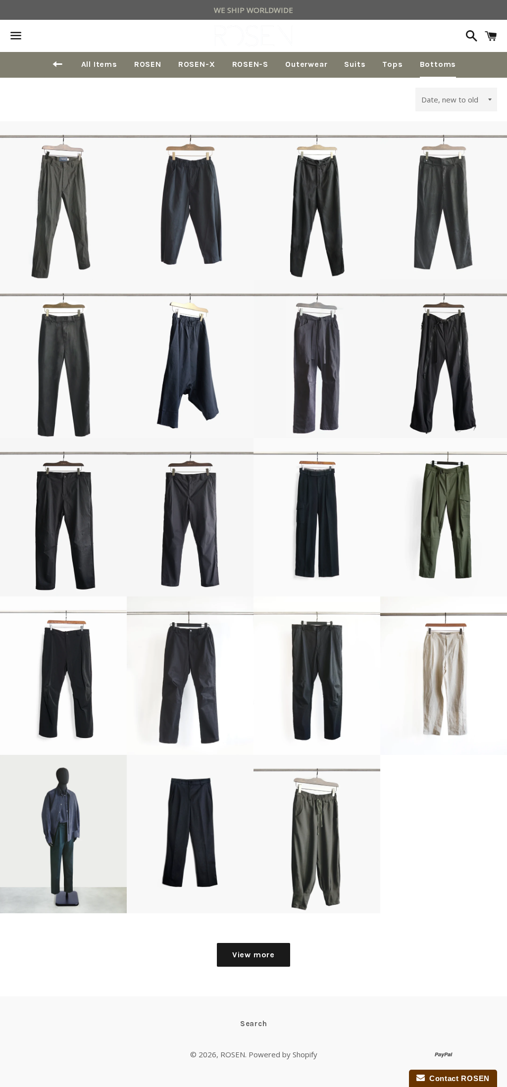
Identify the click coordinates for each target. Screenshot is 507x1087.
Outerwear (306, 64)
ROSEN (147, 64)
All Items (99, 64)
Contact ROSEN (457, 1078)
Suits (354, 64)
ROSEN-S (250, 64)
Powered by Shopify (283, 1054)
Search (253, 1023)
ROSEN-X (196, 64)
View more (253, 954)
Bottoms (438, 64)
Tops (392, 64)
